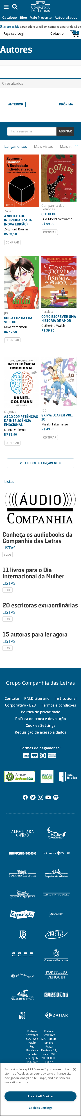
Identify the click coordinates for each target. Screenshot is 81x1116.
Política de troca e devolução (40, 718)
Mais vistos (43, 146)
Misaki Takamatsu (54, 424)
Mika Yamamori (15, 327)
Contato (11, 698)
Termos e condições (58, 705)
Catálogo (9, 17)
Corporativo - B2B (20, 705)
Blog (23, 17)
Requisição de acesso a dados (40, 732)
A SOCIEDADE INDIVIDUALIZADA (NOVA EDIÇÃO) (18, 220)
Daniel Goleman (15, 429)
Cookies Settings (40, 725)
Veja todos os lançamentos (40, 463)
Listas (9, 481)
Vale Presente (41, 17)
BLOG (7, 555)
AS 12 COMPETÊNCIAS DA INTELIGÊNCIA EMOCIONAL (21, 420)
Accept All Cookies (40, 1096)
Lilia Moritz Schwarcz (56, 219)
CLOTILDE (48, 214)
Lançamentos (15, 146)
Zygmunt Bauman (17, 229)
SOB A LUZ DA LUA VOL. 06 (18, 320)
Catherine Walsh (53, 325)
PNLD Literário (37, 698)
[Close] (74, 1069)
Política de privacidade (40, 711)
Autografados (66, 17)
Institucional (65, 698)
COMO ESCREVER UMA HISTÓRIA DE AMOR (58, 318)
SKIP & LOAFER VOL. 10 (57, 417)
